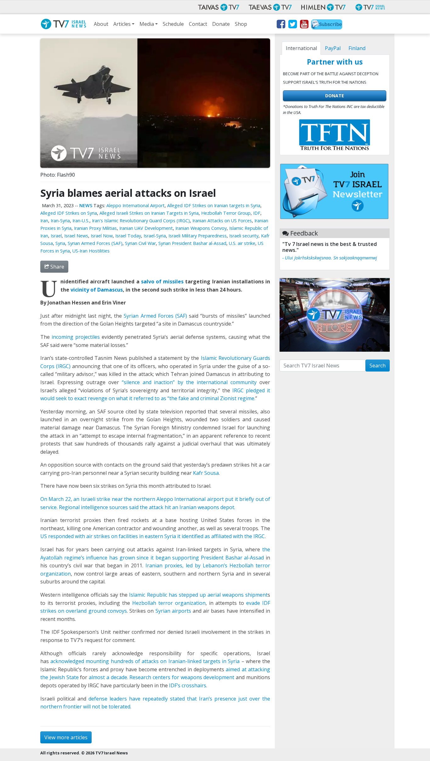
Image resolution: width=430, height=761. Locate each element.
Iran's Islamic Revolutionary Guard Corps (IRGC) (141, 221)
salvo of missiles (162, 281)
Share (56, 266)
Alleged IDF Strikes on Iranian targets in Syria (213, 205)
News (85, 205)
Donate (221, 23)
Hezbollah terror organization (169, 602)
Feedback (304, 233)
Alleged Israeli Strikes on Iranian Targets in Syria (149, 213)
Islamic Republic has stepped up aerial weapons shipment (198, 594)
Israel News (76, 236)
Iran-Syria (60, 221)
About (101, 23)
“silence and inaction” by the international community (189, 382)
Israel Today (128, 236)
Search (378, 365)
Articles (122, 23)
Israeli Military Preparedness (197, 236)
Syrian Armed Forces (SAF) (95, 243)
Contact (198, 23)
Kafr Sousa (206, 472)
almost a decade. (109, 677)
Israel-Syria (155, 236)
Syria (60, 243)
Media (146, 23)
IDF (256, 213)
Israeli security (243, 236)
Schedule (173, 23)
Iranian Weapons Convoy (201, 228)
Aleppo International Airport (135, 205)
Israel (56, 236)
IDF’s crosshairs (187, 685)
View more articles (66, 737)
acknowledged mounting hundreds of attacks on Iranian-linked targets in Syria (145, 661)
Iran (44, 221)
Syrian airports (173, 610)
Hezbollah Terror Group (226, 213)
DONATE (334, 96)
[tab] (301, 48)
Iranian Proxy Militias (95, 228)
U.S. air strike (242, 243)
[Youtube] (304, 25)
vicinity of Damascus (97, 289)
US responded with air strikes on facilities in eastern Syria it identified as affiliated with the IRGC (152, 536)
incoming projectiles (76, 336)
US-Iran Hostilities (91, 251)
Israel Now (102, 236)
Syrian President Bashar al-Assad (192, 243)
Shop (241, 23)
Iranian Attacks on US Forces (222, 221)
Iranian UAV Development (146, 228)
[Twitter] (292, 25)
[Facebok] (280, 25)
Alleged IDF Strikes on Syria (68, 213)
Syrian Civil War (140, 243)
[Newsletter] (327, 25)
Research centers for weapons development (181, 677)
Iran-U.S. (80, 221)
